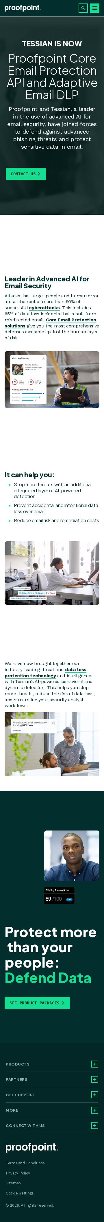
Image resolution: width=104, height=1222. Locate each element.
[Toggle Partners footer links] (94, 1079)
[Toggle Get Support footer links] (94, 1094)
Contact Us (23, 174)
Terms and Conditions (25, 1163)
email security (25, 124)
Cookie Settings (20, 1193)
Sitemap (13, 1183)
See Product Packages (35, 1003)
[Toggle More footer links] (94, 1110)
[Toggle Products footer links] (94, 1064)
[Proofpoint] (23, 8)
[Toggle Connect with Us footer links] (94, 1125)
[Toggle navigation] (94, 8)
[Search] (83, 8)
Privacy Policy (18, 1173)
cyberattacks (44, 307)
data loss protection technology (45, 672)
